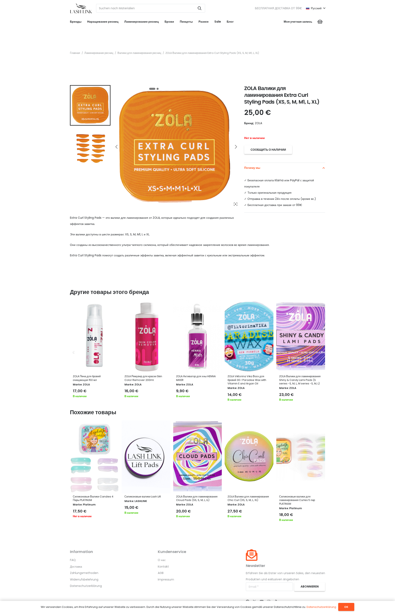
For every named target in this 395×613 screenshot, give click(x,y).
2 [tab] (158, 89)
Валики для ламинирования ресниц (139, 53)
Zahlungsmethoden (84, 573)
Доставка (76, 566)
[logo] (81, 8)
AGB (161, 573)
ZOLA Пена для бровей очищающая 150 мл (87, 378)
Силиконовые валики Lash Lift (142, 496)
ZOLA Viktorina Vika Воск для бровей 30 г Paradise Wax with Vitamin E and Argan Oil (247, 380)
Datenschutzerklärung (86, 586)
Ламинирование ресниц (98, 53)
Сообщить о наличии (268, 150)
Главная (75, 53)
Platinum (89, 504)
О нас (162, 560)
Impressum (166, 579)
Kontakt (163, 566)
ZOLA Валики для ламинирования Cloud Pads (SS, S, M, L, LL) (196, 498)
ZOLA (86, 384)
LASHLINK (141, 501)
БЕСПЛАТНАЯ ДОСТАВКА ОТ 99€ (278, 8)
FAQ (73, 560)
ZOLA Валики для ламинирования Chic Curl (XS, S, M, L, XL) (248, 498)
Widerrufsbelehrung (84, 579)
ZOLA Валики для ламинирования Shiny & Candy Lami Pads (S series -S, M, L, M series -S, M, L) (300, 380)
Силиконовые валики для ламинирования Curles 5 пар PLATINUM (297, 500)
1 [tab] (152, 89)
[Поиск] (199, 8)
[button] (315, 8)
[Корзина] (320, 21)
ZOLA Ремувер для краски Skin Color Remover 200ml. (143, 378)
